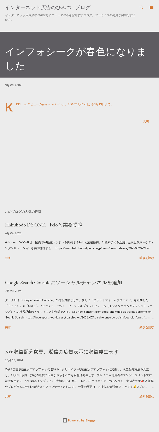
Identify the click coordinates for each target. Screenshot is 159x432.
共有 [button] (146, 121)
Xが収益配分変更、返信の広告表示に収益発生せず (62, 351)
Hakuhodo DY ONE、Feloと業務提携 (44, 224)
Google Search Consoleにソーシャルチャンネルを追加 (63, 282)
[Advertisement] (79, 167)
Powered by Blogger (82, 420)
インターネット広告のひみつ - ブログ (48, 7)
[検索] (141, 7)
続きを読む (147, 258)
